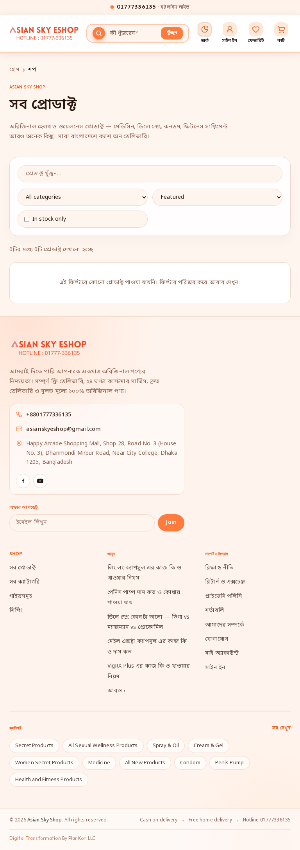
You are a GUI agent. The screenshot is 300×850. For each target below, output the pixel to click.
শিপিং (16, 610)
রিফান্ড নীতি (219, 568)
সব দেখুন (281, 728)
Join (171, 522)
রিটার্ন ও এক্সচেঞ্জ (225, 582)
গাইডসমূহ (20, 596)
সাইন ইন (215, 668)
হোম (14, 70)
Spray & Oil (166, 745)
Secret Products (34, 745)
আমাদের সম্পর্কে (224, 625)
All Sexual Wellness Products (103, 745)
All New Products (145, 763)
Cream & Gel (208, 745)
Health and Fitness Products (48, 779)
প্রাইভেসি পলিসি (223, 596)
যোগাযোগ (216, 639)
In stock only (49, 219)
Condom (190, 763)
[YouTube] (40, 481)
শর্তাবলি (214, 610)
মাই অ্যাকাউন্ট (222, 653)
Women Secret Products (44, 763)
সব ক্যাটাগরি (24, 582)
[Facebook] (23, 481)
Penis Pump (229, 763)
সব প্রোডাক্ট (22, 568)
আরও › (116, 691)
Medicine (99, 763)
